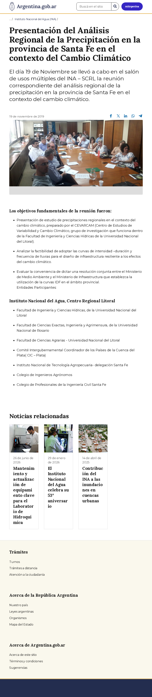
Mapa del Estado (21, 624)
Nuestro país (18, 605)
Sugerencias (18, 667)
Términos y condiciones (26, 661)
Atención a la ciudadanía (27, 574)
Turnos (14, 562)
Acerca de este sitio (23, 655)
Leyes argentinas (21, 611)
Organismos (18, 618)
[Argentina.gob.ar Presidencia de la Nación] (32, 6)
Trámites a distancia (23, 568)
